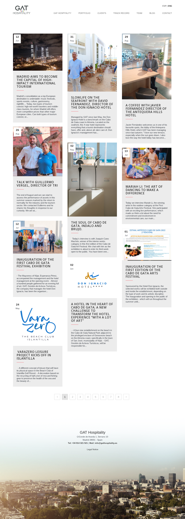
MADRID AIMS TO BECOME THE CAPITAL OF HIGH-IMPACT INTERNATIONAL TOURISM (37, 82)
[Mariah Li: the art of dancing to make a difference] (146, 164)
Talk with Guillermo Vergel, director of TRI (37, 183)
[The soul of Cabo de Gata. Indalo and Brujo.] (92, 180)
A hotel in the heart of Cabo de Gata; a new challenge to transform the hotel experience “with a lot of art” (92, 312)
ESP (164, 6)
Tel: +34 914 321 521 (78, 443)
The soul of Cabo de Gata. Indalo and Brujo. (89, 225)
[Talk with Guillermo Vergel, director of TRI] (37, 151)
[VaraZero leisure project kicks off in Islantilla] (37, 323)
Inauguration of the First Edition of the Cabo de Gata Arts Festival (144, 272)
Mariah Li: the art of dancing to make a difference (144, 190)
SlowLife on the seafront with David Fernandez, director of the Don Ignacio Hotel (92, 102)
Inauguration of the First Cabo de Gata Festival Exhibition (35, 262)
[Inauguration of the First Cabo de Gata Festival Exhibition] (37, 237)
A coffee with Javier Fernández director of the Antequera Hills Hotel (146, 110)
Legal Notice (92, 449)
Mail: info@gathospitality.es (103, 443)
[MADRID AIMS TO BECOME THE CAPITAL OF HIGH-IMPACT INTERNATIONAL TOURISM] (37, 52)
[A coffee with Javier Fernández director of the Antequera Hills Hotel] (146, 66)
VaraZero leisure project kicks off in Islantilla (34, 355)
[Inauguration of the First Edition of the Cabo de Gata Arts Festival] (146, 244)
